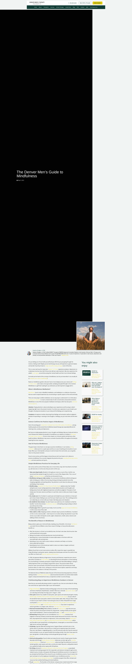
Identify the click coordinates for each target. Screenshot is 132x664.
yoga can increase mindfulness (69, 508)
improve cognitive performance (50, 554)
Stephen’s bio (65, 355)
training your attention (34, 400)
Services (52, 7)
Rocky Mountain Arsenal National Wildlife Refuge (59, 620)
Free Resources (93, 7)
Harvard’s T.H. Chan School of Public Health (49, 486)
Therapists (46, 7)
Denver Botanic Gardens (48, 640)
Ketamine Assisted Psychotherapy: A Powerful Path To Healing (97, 428)
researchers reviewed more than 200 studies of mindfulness (56, 425)
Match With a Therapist (85, 3)
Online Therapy (60, 7)
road (60, 612)
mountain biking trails (69, 612)
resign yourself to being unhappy (53, 366)
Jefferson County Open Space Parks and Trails (49, 602)
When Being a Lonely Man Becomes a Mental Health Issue (96, 401)
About (40, 7)
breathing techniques (38, 476)
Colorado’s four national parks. (62, 606)
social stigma (35, 373)
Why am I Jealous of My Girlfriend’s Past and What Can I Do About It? (97, 385)
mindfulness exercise (51, 504)
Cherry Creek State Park (39, 620)
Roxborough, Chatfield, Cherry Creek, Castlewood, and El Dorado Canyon (49, 596)
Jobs (87, 7)
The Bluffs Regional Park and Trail (51, 604)
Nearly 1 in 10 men (53, 369)
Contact (82, 7)
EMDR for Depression (95, 371)
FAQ (78, 7)
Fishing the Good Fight (47, 658)
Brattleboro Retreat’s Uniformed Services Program (54, 648)
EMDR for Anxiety (97, 414)
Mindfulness (31, 392)
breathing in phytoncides (43, 574)
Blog (74, 7)
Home (35, 7)
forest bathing (45, 559)
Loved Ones (68, 7)
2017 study (62, 614)
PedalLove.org (62, 608)
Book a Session (97, 3)
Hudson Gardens (50, 642)
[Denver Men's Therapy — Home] (37, 3)
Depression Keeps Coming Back (97, 444)
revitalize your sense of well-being (38, 378)
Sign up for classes (70, 590)
